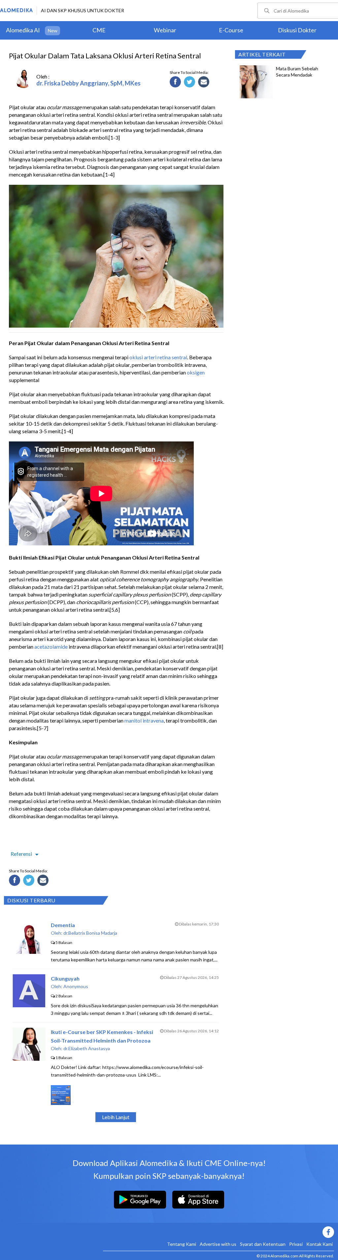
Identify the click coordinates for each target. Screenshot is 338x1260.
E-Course (231, 30)
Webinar (165, 30)
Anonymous (75, 986)
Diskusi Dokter (297, 30)
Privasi (296, 1244)
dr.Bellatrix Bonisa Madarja (90, 933)
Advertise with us (218, 1244)
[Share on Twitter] (190, 82)
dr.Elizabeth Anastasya (86, 1048)
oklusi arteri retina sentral (158, 357)
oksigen (196, 372)
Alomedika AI (23, 30)
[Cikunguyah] (29, 1005)
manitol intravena (144, 720)
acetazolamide (51, 646)
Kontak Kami (319, 1244)
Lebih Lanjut (115, 1117)
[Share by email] (204, 82)
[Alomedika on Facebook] (218, 1232)
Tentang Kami (181, 1244)
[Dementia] (29, 952)
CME (99, 30)
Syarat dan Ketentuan (263, 1244)
